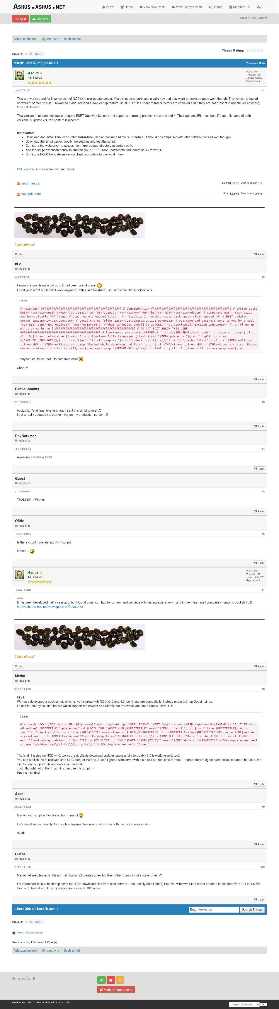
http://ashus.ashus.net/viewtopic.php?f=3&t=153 (50, 606)
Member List (241, 7)
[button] (260, 6)
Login (21, 19)
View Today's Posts (188, 7)
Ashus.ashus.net (25, 38)
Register (42, 19)
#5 (263, 491)
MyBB (29, 1002)
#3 (263, 402)
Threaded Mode (255, 63)
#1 (263, 90)
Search (217, 7)
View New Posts (154, 7)
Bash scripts (72, 38)
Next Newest (46, 908)
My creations (50, 38)
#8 (263, 688)
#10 (263, 867)
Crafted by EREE (41, 1002)
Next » (38, 53)
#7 (263, 589)
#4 (263, 448)
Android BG (62, 1002)
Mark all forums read (117, 989)
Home (128, 7)
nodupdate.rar (31, 194)
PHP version (25, 169)
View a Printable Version (30, 932)
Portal (109, 7)
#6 (263, 533)
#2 (263, 277)
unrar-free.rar (30, 183)
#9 (263, 806)
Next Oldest (25, 908)
